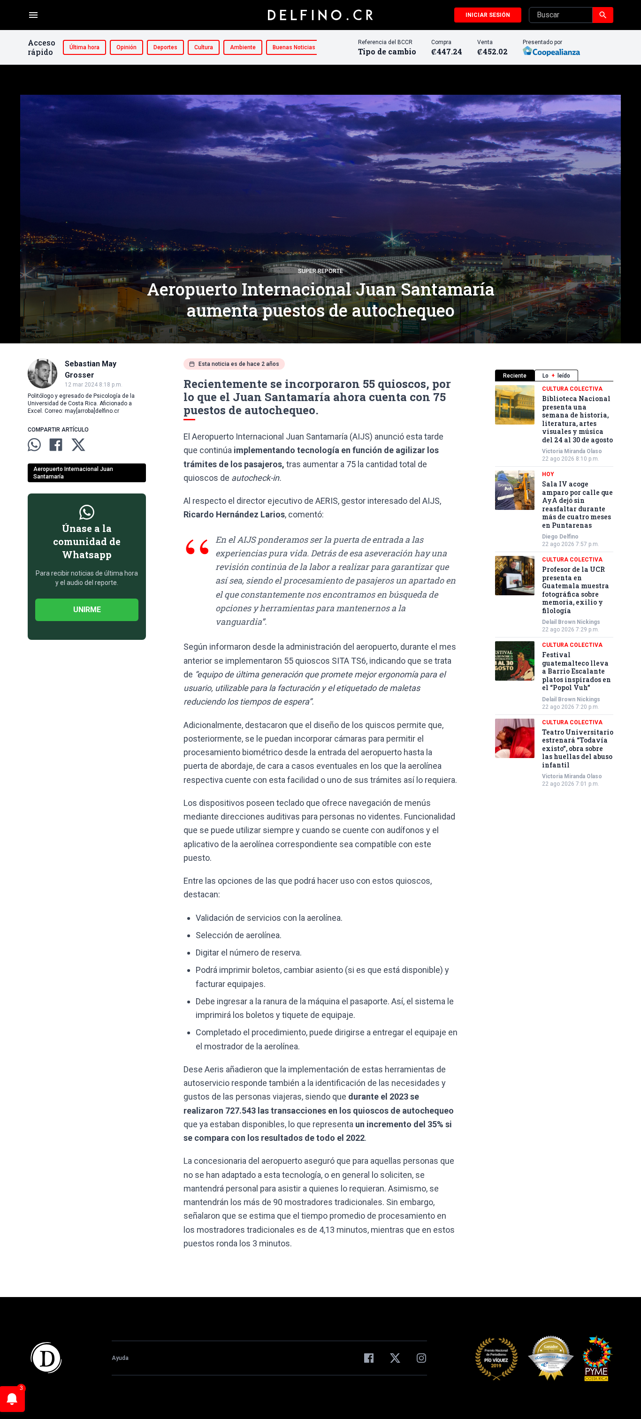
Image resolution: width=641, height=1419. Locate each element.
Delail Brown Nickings (571, 622)
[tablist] (554, 375)
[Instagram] (421, 1358)
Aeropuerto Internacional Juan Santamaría (73, 473)
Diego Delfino (560, 536)
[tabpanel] (554, 586)
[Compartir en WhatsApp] (34, 444)
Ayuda (120, 1358)
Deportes (165, 47)
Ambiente (243, 47)
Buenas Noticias (294, 47)
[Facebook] (368, 1358)
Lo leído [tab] (556, 375)
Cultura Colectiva (572, 389)
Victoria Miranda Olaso (572, 451)
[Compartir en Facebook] (55, 444)
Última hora (84, 47)
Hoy (548, 474)
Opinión (126, 47)
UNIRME (87, 609)
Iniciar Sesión (487, 15)
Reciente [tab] (515, 375)
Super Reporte (320, 271)
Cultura (203, 47)
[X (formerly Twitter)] (395, 1358)
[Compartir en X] (78, 444)
